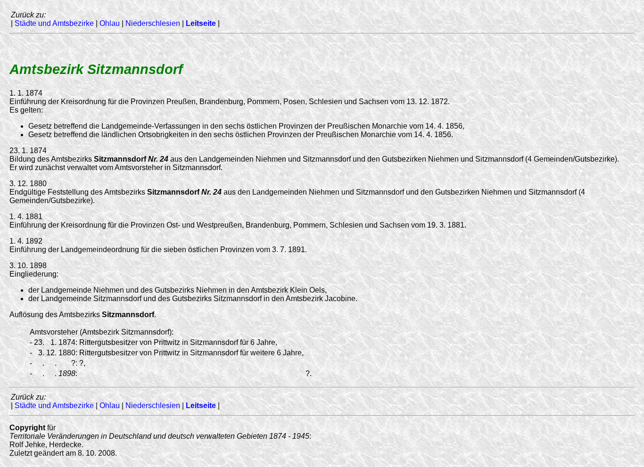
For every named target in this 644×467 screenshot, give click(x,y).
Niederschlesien (152, 23)
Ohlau (109, 23)
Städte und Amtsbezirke (54, 23)
